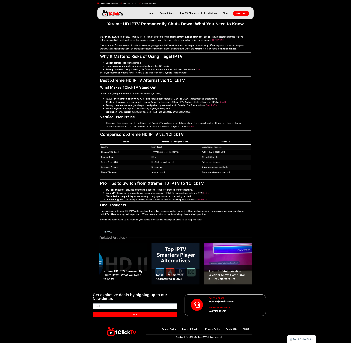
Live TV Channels (189, 13)
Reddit (223, 102)
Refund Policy (169, 329)
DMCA (246, 329)
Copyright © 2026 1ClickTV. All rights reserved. (199, 337)
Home (151, 13)
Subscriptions (167, 13)
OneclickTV (211, 105)
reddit (191, 126)
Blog (225, 13)
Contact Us (231, 329)
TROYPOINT (218, 40)
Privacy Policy (212, 329)
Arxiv (198, 69)
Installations (210, 13)
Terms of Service (191, 329)
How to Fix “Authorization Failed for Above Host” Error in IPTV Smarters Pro (226, 275)
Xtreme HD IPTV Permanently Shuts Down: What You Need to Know (123, 275)
